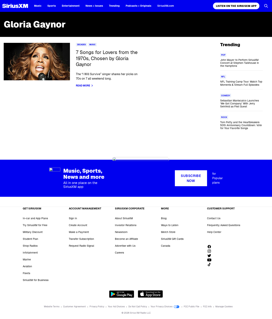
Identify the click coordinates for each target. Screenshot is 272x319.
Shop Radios (30, 245)
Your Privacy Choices (162, 306)
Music (37, 5)
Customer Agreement (74, 306)
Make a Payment (79, 232)
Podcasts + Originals (138, 5)
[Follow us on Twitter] (210, 255)
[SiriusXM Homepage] (15, 6)
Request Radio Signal (81, 245)
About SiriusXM (124, 218)
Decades (81, 44)
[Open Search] (266, 6)
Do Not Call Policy (137, 306)
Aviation (27, 266)
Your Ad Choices (116, 306)
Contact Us (213, 218)
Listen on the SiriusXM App (236, 6)
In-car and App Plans (35, 218)
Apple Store (150, 294)
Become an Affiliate (126, 239)
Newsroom (121, 232)
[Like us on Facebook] (210, 246)
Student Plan (30, 239)
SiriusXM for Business (35, 280)
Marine (27, 259)
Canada (165, 245)
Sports (51, 5)
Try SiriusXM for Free (35, 225)
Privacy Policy (97, 306)
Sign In (73, 218)
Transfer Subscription (81, 239)
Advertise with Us (125, 245)
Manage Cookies (224, 306)
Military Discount (33, 232)
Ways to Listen (169, 225)
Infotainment (30, 252)
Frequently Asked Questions (223, 225)
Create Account (78, 225)
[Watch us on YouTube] (210, 260)
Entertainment (71, 5)
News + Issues (94, 5)
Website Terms (52, 306)
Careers (119, 252)
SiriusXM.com (165, 5)
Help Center (214, 232)
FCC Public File (192, 306)
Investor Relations (125, 225)
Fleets (26, 273)
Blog (164, 218)
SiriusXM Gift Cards (172, 239)
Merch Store (168, 232)
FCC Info (207, 306)
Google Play (121, 294)
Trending (114, 5)
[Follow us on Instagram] (210, 251)
